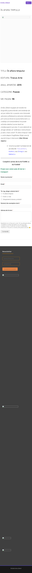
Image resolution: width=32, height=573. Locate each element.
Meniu (28, 2)
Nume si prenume (7, 177)
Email (3, 184)
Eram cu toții (7, 196)
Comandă (5, 231)
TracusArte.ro (21, 149)
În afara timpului (8, 194)
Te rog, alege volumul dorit (10, 191)
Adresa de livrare (7, 210)
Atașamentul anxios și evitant (12, 199)
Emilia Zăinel (5, 3)
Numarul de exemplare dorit (10, 203)
